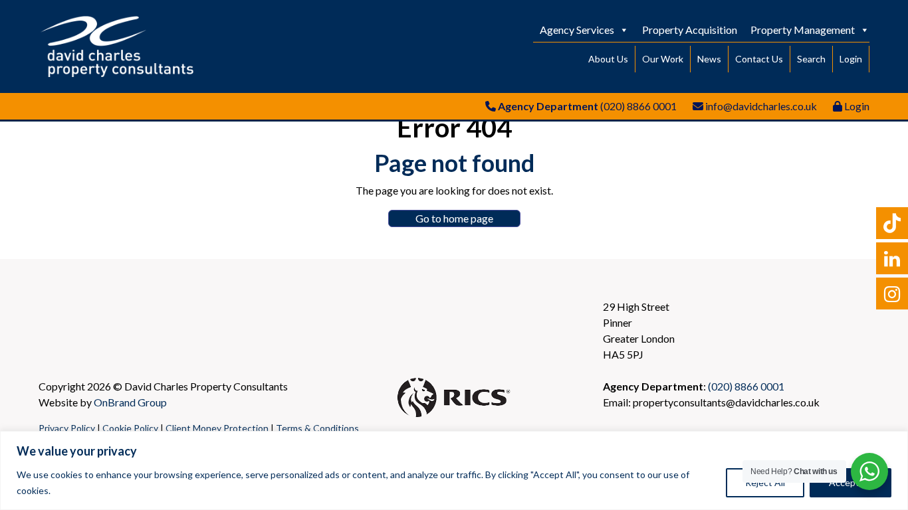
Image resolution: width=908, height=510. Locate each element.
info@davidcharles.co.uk (761, 106)
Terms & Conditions (317, 428)
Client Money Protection (217, 428)
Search (811, 58)
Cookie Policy (130, 428)
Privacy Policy (67, 428)
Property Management (802, 29)
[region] (454, 470)
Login (851, 58)
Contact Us (759, 58)
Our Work (662, 58)
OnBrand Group (130, 402)
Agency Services (577, 29)
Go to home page (454, 218)
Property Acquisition (689, 29)
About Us (608, 58)
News (709, 58)
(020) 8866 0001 (638, 106)
